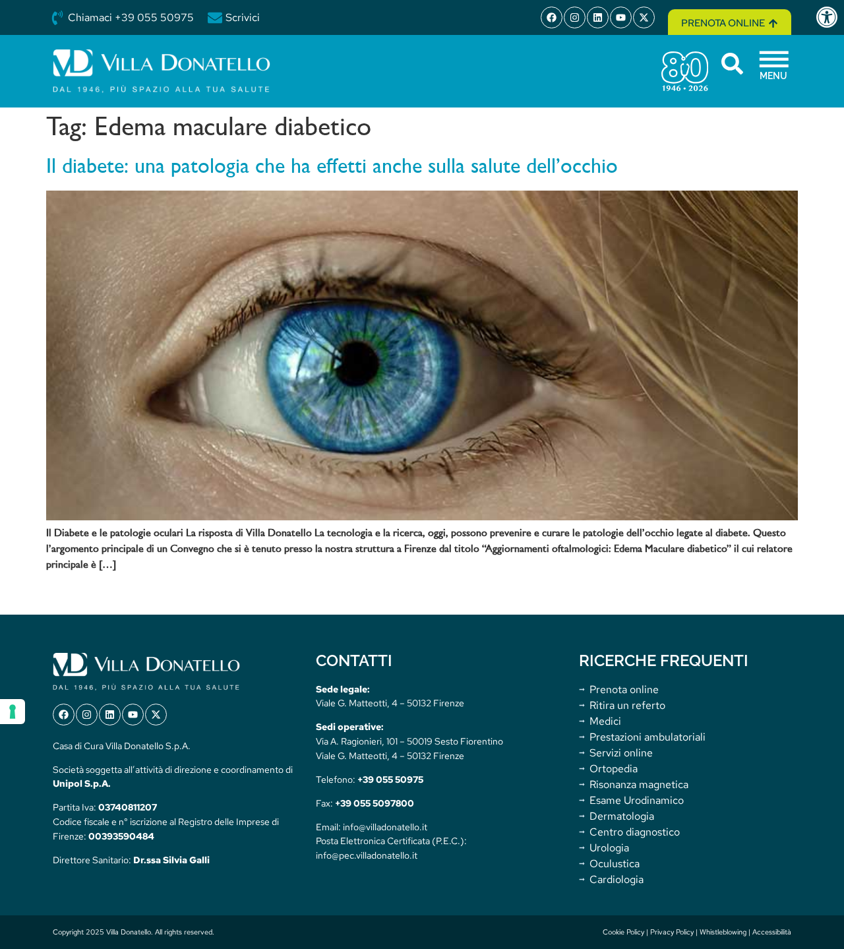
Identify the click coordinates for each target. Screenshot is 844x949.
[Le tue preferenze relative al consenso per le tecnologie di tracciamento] (12, 711)
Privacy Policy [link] (672, 931)
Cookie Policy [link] (623, 931)
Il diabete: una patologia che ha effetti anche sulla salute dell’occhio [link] (332, 167)
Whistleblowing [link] (723, 931)
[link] (829, 17)
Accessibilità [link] (771, 931)
